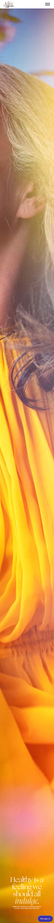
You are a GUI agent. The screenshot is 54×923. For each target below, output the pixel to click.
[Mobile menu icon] (47, 4)
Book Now (27, 917)
